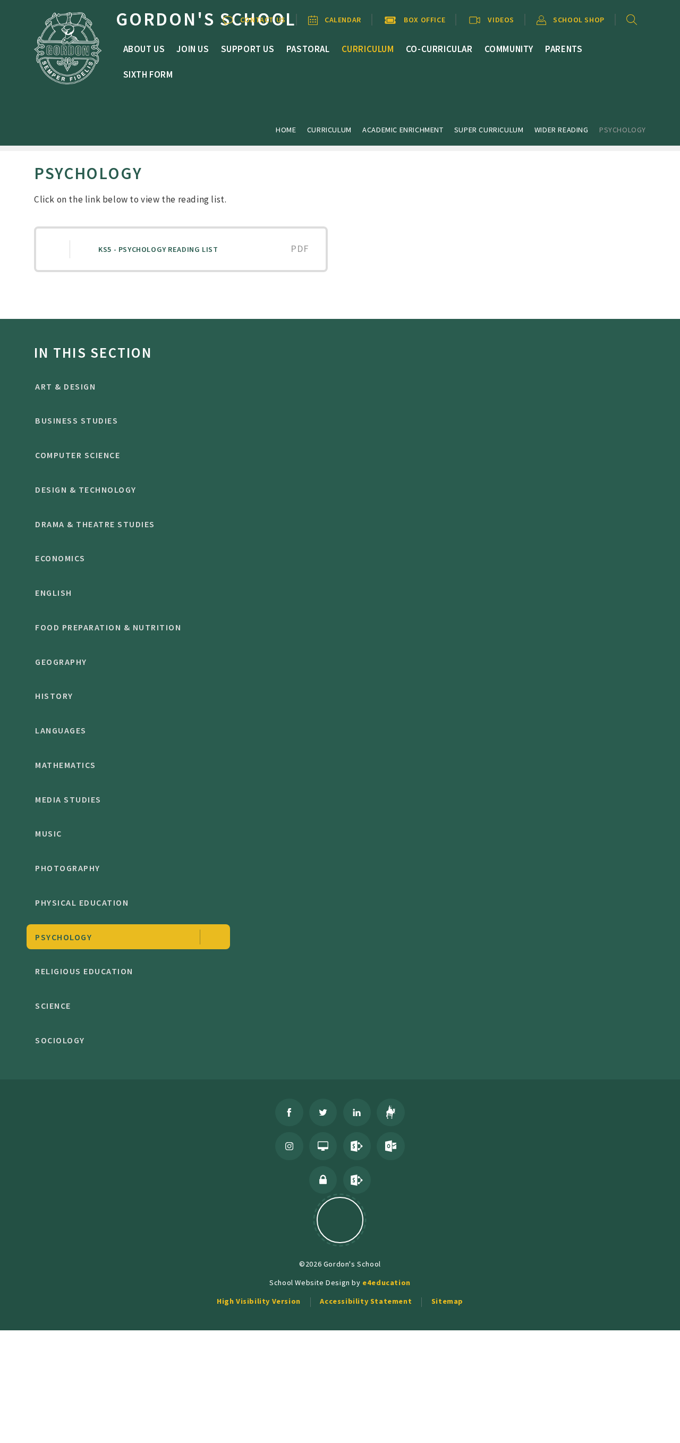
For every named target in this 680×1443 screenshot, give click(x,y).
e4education (386, 1282)
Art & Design (65, 386)
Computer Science (77, 455)
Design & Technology (85, 489)
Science (53, 1005)
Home (286, 129)
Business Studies (76, 420)
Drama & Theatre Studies (95, 524)
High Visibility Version (259, 1301)
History (54, 695)
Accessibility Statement (366, 1301)
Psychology (622, 129)
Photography (67, 868)
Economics (60, 558)
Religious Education (84, 971)
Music (48, 833)
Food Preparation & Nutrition (108, 627)
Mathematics (65, 765)
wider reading (561, 129)
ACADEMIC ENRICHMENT (402, 129)
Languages (60, 730)
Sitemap (447, 1301)
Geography (61, 661)
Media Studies (68, 799)
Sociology (59, 1040)
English (53, 592)
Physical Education (82, 902)
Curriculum (329, 129)
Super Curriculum (489, 129)
